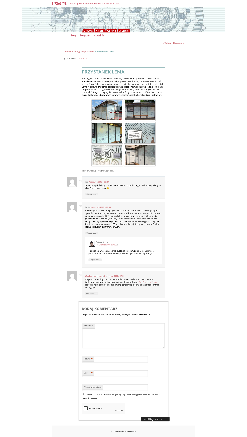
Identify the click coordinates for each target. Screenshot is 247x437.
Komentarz (88, 325)
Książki (100, 30)
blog (73, 35)
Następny (178, 43)
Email (88, 373)
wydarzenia (88, 51)
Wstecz (166, 43)
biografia (85, 35)
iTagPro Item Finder (94, 276)
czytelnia (99, 35)
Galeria (111, 30)
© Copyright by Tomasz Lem (123, 431)
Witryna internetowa (92, 387)
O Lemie (124, 30)
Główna (88, 30)
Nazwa (88, 359)
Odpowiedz (91, 194)
